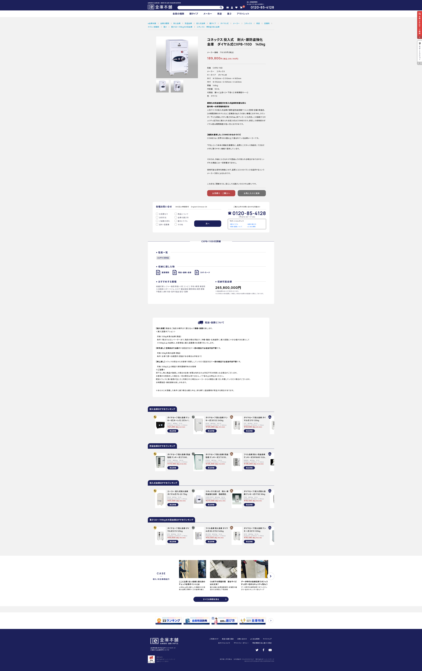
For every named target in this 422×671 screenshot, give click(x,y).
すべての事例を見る (211, 599)
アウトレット (243, 13)
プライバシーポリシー (241, 643)
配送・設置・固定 (228, 639)
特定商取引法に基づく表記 (262, 643)
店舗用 (266, 23)
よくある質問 (252, 227)
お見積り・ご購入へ (221, 193)
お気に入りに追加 (252, 193)
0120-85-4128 (262, 7)
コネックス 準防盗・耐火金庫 (208, 27)
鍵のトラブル (234, 224)
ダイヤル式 (224, 23)
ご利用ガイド (214, 639)
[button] (270, 576)
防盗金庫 (188, 23)
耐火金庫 (176, 23)
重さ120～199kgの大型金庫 (181, 27)
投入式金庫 (200, 23)
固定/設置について (236, 227)
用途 (219, 13)
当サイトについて (224, 643)
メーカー (207, 13)
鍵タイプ (193, 13)
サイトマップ (267, 639)
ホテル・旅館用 (153, 27)
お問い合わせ (242, 639)
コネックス (248, 23)
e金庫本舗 (152, 23)
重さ (229, 13)
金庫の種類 (178, 13)
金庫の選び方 (252, 224)
